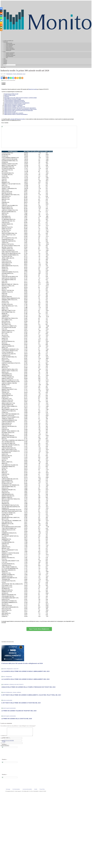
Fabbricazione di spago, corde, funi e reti (14, 106)
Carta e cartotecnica (9, 46)
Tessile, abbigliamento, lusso (10, 44)
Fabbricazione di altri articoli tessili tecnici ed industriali (18, 110)
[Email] (20, 78)
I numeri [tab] (3, 83)
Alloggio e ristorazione (9, 53)
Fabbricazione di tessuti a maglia (12, 99)
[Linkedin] (9, 78)
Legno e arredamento (9, 45)
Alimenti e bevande (9, 43)
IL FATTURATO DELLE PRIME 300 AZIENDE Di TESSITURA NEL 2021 (21, 703)
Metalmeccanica (8, 50)
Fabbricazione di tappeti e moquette (13, 105)
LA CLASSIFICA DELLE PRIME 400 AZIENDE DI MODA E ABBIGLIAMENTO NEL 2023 (25, 671)
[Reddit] (6, 78)
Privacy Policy (42, 789)
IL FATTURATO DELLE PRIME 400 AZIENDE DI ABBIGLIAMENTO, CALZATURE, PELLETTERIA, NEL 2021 (31, 695)
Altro (7, 57)
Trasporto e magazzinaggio (10, 52)
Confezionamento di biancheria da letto (14, 100)
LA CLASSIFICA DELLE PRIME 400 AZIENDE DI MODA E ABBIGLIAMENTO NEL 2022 (25, 679)
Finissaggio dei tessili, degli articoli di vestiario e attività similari (20, 97)
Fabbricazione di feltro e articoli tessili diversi (15, 114)
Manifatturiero (5, 41)
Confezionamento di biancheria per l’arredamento (16, 103)
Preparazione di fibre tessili (11, 94)
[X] (4, 78)
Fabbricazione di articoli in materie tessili (14, 104)
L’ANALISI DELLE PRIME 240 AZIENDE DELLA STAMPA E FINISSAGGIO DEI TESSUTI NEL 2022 (28, 687)
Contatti (35, 789)
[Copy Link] (18, 78)
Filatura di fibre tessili (9, 95)
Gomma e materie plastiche (10, 49)
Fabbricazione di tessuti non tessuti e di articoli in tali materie (20, 108)
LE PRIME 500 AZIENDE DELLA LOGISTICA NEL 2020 (16, 718)
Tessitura (6, 96)
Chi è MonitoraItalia (16, 789)
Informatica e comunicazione (10, 55)
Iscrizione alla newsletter (27, 789)
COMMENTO (4, 735)
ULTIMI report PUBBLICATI (8, 40)
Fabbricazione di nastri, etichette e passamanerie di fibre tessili (20, 109)
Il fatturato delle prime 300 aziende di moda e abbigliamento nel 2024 (22, 663)
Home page (8, 789)
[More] (22, 78)
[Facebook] (2, 78)
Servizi (4, 51)
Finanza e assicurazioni (9, 56)
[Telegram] (13, 78)
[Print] (15, 78)
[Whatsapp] (11, 78)
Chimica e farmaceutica (9, 47)
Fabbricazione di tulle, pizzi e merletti (13, 113)
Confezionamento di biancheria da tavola (14, 101)
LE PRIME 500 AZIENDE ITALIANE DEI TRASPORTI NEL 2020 (18, 711)
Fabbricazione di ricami (10, 111)
